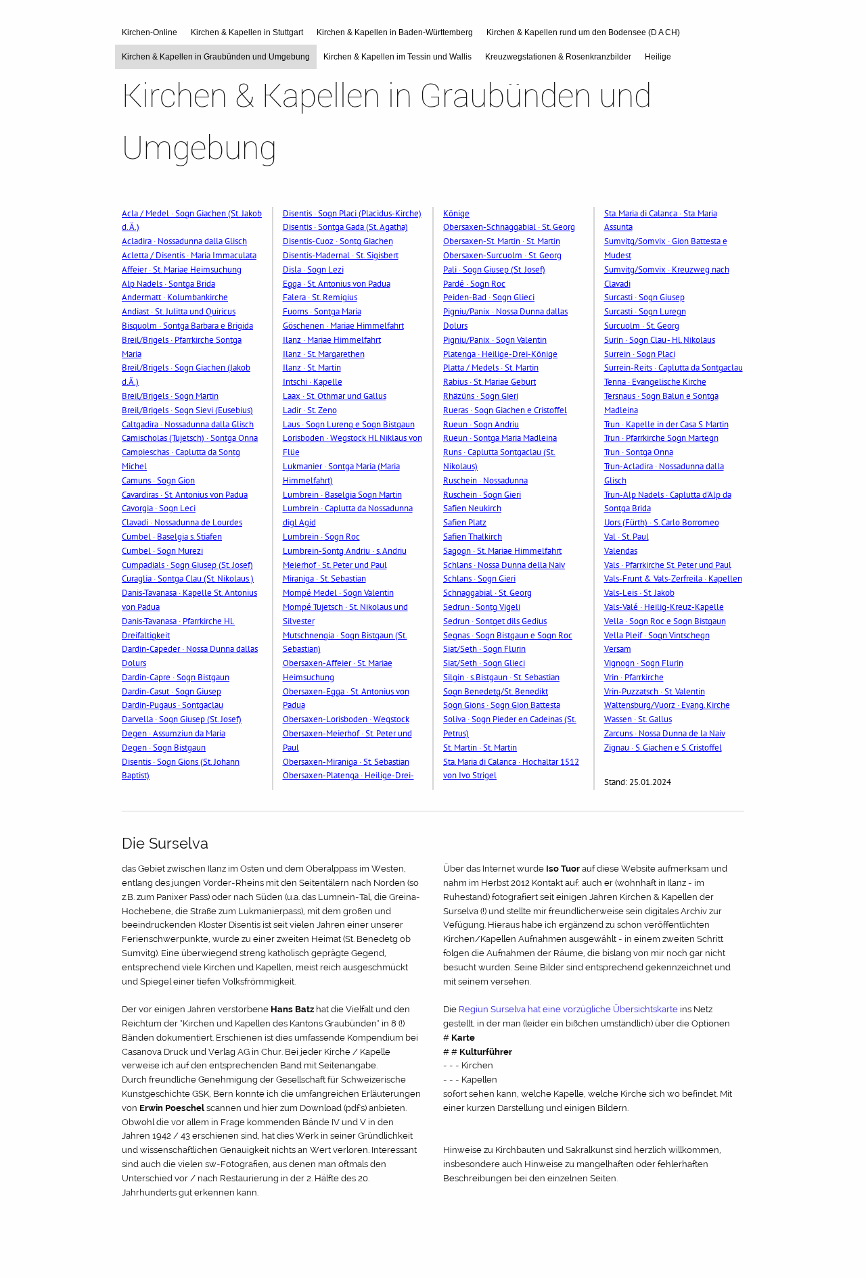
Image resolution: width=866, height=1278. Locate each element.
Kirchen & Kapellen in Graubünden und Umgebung (216, 57)
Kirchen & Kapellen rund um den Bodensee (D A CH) (583, 32)
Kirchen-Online (149, 32)
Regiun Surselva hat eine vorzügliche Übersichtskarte (568, 1009)
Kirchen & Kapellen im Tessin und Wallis (397, 57)
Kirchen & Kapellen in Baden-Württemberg (395, 32)
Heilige (658, 57)
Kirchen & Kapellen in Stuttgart (247, 32)
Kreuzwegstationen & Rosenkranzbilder (558, 57)
